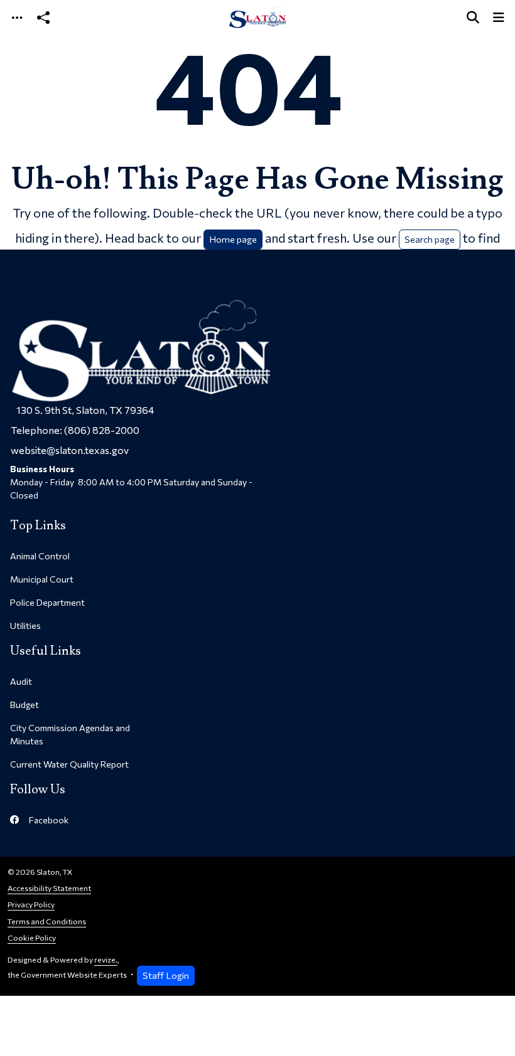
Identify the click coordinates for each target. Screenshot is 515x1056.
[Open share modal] (43, 17)
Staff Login (166, 975)
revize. (105, 959)
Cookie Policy (32, 937)
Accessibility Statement (49, 888)
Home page (233, 239)
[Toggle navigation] (17, 17)
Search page (429, 239)
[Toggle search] (473, 17)
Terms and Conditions (47, 921)
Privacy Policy (31, 904)
